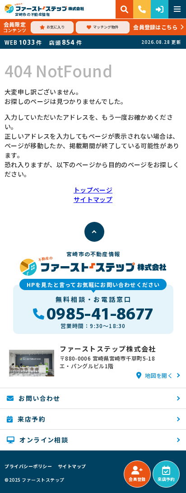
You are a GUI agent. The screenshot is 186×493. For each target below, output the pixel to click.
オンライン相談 (43, 439)
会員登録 (137, 479)
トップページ (93, 189)
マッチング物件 (105, 26)
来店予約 (166, 479)
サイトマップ (93, 199)
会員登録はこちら (155, 27)
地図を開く (159, 375)
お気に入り (55, 26)
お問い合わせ (39, 398)
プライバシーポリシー (28, 466)
